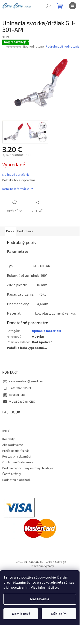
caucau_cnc (17, 395)
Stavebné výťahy (42, 566)
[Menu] (72, 5)
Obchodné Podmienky (17, 462)
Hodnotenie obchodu (16, 480)
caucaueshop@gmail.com (26, 381)
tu (56, 587)
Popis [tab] (10, 231)
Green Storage (56, 562)
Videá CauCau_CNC (22, 401)
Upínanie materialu (46, 331)
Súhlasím (59, 613)
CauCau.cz (36, 562)
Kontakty (8, 439)
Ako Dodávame (12, 445)
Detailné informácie (15, 189)
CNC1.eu (21, 562)
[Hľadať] (48, 5)
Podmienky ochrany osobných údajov (28, 468)
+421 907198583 (20, 388)
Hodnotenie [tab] (25, 231)
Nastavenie (39, 599)
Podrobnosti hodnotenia (62, 47)
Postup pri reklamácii (16, 456)
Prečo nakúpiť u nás (16, 451)
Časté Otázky (11, 474)
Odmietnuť (21, 613)
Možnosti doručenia (16, 175)
